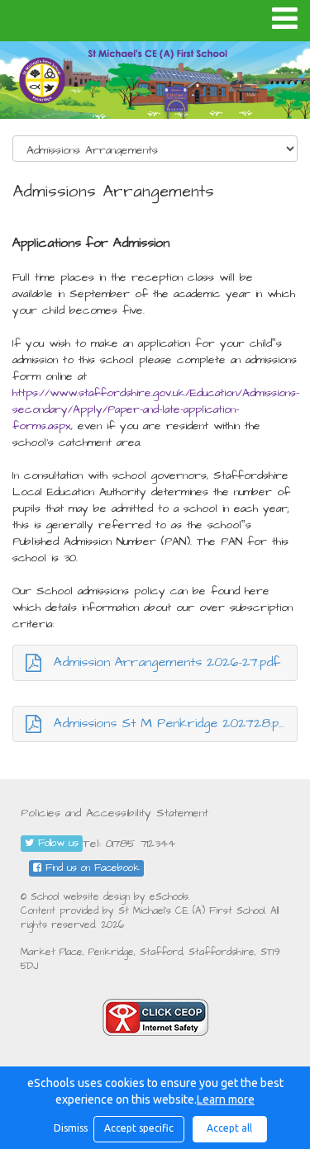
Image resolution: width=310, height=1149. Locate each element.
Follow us (56, 843)
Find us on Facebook (90, 868)
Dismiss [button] (69, 1128)
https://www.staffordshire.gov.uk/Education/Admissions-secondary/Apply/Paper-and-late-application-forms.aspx (155, 409)
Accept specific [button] (139, 1128)
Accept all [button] (229, 1128)
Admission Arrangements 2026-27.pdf (167, 662)
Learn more (226, 1099)
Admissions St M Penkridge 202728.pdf (173, 723)
